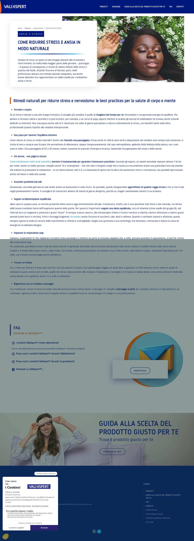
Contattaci (140, 370)
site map (149, 522)
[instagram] (99, 531)
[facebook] (94, 531)
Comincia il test (112, 451)
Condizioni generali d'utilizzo (158, 518)
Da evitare (75, 216)
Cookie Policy (151, 510)
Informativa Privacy (154, 514)
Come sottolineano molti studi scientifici (30, 161)
